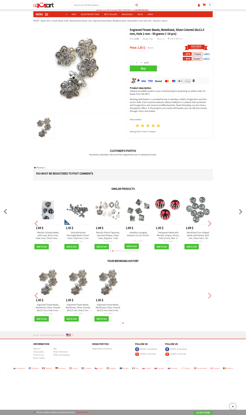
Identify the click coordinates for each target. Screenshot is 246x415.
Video (150, 14)
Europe (126, 368)
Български (21, 368)
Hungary (113, 368)
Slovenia (174, 368)
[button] (108, 250)
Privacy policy (38, 352)
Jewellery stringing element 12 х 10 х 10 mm (138, 234)
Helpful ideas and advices (102, 348)
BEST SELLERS (110, 14)
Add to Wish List (176, 39)
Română (49, 368)
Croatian (88, 368)
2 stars (142, 125)
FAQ (55, 348)
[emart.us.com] (43, 4)
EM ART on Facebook (148, 349)
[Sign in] (199, 5)
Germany (62, 368)
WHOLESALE (127, 14)
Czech (100, 368)
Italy (137, 368)
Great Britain (202, 368)
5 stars (158, 125)
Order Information (60, 352)
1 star (137, 125)
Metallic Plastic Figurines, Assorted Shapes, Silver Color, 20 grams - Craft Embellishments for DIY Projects (108, 235)
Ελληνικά (35, 368)
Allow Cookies (203, 412)
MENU (39, 14)
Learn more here (82, 412)
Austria (75, 368)
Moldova (229, 368)
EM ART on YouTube (148, 354)
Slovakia (161, 368)
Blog (140, 14)
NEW (74, 14)
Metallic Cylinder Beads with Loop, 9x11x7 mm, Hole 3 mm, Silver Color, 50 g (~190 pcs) (48, 235)
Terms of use (38, 355)
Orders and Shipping (61, 355)
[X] (34, 412)
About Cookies (39, 358)
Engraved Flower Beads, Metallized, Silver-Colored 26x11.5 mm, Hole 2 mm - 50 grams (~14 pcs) (48, 307)
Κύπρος (187, 368)
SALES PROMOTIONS (90, 14)
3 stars (148, 125)
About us (36, 348)
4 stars (153, 125)
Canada (216, 368)
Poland (148, 368)
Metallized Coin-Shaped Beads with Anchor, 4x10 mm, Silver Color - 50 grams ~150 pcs (198, 235)
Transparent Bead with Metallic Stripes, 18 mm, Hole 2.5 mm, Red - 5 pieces (168, 235)
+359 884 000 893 (140, 10)
